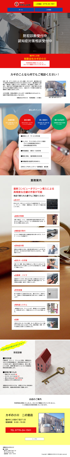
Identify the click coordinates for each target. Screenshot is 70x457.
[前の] (7, 33)
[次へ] (62, 33)
